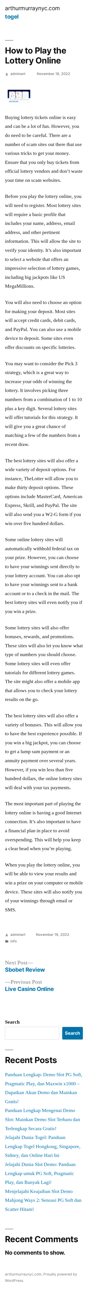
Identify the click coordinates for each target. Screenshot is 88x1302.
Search (12, 1022)
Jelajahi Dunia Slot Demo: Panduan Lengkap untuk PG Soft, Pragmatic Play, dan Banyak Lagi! (40, 1173)
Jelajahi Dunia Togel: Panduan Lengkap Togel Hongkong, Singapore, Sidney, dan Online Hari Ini (43, 1146)
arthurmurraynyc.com (32, 8)
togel (12, 16)
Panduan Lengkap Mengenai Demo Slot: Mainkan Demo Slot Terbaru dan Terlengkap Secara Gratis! (42, 1119)
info (13, 941)
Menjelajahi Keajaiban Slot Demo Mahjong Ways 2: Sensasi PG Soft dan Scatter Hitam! (43, 1200)
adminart (17, 74)
